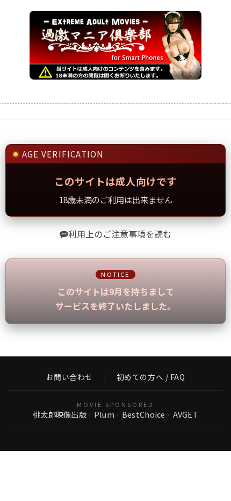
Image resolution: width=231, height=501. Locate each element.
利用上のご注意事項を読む (119, 233)
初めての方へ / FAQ (151, 377)
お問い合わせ (69, 377)
